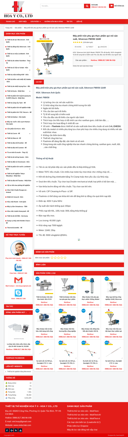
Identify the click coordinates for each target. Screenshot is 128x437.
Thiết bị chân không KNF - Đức (18, 75)
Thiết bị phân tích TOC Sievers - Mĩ (19, 112)
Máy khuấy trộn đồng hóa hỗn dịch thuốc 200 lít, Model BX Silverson (90, 331)
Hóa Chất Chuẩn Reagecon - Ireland (16, 191)
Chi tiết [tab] (39, 82)
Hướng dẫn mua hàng (53, 21)
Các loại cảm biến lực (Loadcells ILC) (83, 422)
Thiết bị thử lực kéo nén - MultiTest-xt (83, 418)
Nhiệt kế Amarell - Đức (15, 197)
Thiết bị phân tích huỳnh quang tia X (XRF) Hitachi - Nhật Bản (18, 97)
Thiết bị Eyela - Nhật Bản (15, 91)
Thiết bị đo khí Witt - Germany (17, 216)
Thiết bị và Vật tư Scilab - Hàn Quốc (17, 69)
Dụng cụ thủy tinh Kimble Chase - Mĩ (18, 222)
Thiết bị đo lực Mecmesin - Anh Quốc (17, 41)
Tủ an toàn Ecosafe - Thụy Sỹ (17, 152)
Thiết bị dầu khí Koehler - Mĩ (17, 143)
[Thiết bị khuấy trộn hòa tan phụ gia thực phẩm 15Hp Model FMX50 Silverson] (67, 286)
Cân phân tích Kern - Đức (16, 129)
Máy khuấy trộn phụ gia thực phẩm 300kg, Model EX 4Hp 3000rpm (90, 299)
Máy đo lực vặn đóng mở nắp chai (82, 430)
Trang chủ (10, 21)
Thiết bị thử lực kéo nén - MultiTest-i (83, 411)
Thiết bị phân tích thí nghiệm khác (19, 107)
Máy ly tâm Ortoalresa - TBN (17, 206)
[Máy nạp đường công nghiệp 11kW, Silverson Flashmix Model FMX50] (114, 286)
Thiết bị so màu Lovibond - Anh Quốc (17, 55)
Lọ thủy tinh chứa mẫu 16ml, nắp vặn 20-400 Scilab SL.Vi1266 (18, 345)
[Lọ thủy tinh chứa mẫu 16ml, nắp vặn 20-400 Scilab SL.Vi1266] (18, 329)
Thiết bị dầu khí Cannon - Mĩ (16, 148)
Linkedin (103, 47)
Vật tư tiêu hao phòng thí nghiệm (18, 185)
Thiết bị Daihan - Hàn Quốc (16, 117)
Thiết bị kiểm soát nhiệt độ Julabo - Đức (18, 81)
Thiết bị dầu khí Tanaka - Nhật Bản (19, 180)
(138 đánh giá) (88, 42)
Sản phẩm (34, 21)
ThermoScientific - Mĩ (14, 228)
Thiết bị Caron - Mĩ (13, 133)
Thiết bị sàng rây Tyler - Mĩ (16, 103)
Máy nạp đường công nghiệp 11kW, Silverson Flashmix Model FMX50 (113, 299)
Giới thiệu (23, 21)
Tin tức (70, 21)
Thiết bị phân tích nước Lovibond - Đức (18, 168)
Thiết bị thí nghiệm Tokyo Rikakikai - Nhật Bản (15, 175)
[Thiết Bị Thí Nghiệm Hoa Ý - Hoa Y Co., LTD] (18, 17)
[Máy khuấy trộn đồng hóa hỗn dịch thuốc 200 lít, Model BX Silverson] (91, 318)
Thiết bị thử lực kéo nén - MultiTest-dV (84, 415)
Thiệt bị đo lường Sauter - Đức (18, 157)
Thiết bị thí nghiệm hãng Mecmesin (19, 371)
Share (78, 47)
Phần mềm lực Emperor (77, 426)
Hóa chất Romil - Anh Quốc (16, 202)
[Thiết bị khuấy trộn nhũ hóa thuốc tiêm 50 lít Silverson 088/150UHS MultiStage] (44, 286)
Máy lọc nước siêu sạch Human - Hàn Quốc (18, 123)
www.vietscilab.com (22, 425)
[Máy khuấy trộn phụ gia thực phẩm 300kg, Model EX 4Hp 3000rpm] (91, 286)
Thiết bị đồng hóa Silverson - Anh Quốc (18, 48)
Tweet (90, 47)
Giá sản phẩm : (82, 60)
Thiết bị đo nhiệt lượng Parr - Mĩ (18, 86)
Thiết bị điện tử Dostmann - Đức (18, 162)
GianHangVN (120, 435)
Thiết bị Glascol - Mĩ (14, 138)
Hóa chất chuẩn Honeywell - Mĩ (18, 211)
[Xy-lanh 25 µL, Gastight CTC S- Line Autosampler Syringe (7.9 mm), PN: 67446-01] (114, 350)
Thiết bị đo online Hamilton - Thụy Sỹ (18, 62)
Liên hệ (79, 21)
